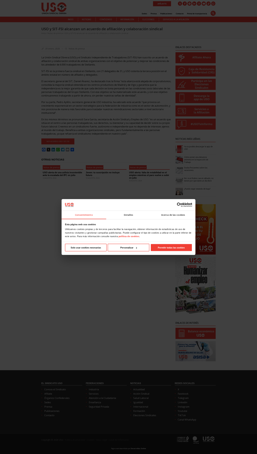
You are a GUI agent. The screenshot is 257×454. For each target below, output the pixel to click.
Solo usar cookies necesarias (86, 247)
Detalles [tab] (128, 214)
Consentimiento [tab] (84, 214)
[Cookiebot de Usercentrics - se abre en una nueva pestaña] (179, 205)
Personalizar (126, 247)
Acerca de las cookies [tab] (173, 214)
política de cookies (129, 236)
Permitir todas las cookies (171, 247)
